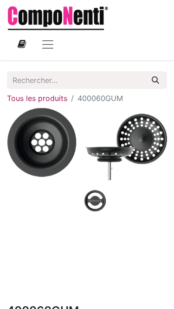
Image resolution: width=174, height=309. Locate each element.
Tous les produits (37, 98)
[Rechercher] (155, 80)
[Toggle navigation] (48, 44)
